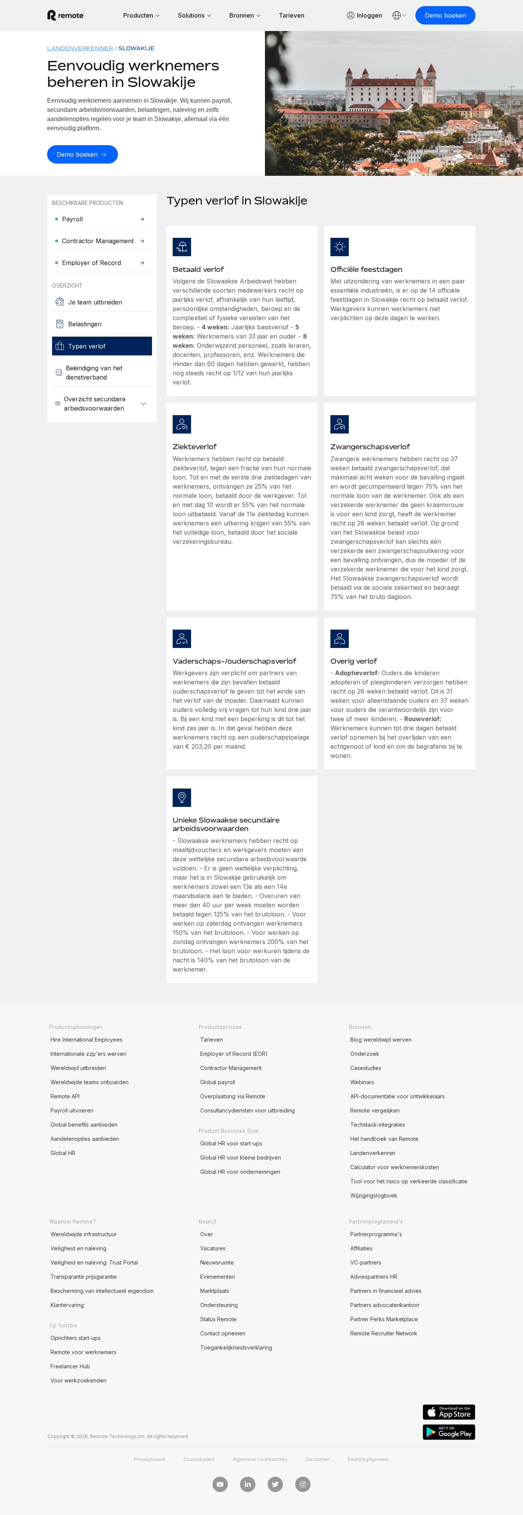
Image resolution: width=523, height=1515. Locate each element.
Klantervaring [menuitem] (67, 1305)
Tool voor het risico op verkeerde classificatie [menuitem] (408, 1181)
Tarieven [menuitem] (211, 1039)
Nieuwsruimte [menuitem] (217, 1262)
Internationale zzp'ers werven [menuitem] (88, 1053)
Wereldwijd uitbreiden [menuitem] (78, 1068)
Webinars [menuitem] (362, 1082)
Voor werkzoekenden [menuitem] (78, 1380)
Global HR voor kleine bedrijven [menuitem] (240, 1157)
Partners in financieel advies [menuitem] (386, 1291)
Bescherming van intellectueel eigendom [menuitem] (102, 1291)
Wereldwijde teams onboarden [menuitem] (90, 1082)
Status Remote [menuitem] (218, 1319)
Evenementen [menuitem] (217, 1276)
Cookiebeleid (198, 1459)
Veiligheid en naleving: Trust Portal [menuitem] (94, 1262)
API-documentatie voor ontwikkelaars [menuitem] (397, 1096)
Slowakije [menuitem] (136, 48)
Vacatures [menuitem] (213, 1248)
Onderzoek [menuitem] (364, 1053)
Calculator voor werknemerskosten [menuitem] (394, 1167)
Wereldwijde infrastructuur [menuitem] (84, 1234)
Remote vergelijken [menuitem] (375, 1110)
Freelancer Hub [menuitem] (70, 1366)
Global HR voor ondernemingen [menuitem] (240, 1171)
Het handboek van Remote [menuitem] (384, 1138)
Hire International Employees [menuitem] (87, 1039)
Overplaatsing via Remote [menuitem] (232, 1096)
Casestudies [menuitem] (365, 1068)
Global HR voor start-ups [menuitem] (231, 1143)
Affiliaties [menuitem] (361, 1248)
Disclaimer (317, 1459)
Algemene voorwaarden (260, 1459)
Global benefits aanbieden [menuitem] (84, 1124)
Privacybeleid (149, 1459)
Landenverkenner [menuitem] (80, 48)
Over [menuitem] (206, 1234)
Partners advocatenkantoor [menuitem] (385, 1305)
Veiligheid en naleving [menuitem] (78, 1248)
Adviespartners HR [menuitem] (373, 1276)
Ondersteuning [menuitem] (219, 1305)
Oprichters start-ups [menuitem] (76, 1338)
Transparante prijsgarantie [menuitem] (84, 1276)
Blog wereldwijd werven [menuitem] (381, 1039)
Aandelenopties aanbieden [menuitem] (85, 1138)
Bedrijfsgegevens (368, 1459)
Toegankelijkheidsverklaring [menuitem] (236, 1347)
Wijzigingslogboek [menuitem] (373, 1195)
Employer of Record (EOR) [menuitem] (234, 1053)
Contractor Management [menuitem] (231, 1068)
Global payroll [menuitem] (217, 1082)
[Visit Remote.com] (65, 15)
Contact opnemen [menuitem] (222, 1333)
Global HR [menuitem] (63, 1153)
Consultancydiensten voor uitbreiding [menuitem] (247, 1110)
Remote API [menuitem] (65, 1096)
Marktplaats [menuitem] (214, 1291)
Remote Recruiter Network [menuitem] (383, 1333)
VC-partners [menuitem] (365, 1262)
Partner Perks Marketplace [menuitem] (384, 1319)
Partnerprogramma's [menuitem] (376, 1234)
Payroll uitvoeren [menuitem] (72, 1110)
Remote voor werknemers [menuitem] (83, 1352)
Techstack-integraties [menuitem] (377, 1124)
